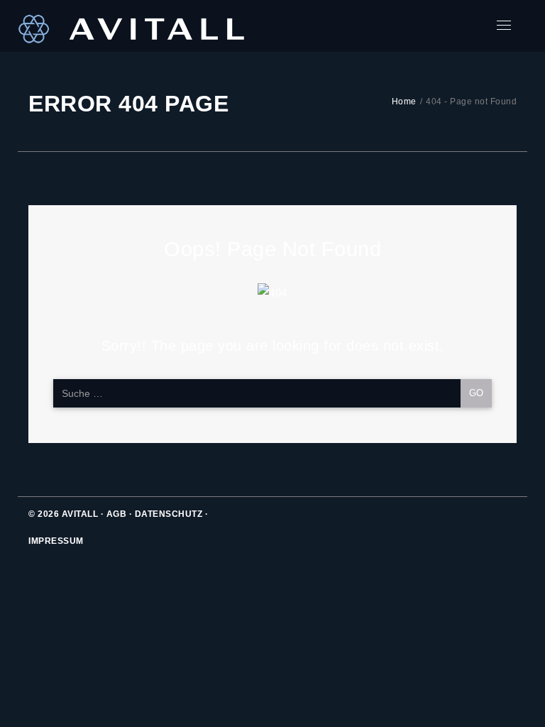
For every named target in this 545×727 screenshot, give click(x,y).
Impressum (56, 541)
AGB (116, 514)
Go (476, 393)
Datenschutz (169, 514)
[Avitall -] (131, 26)
